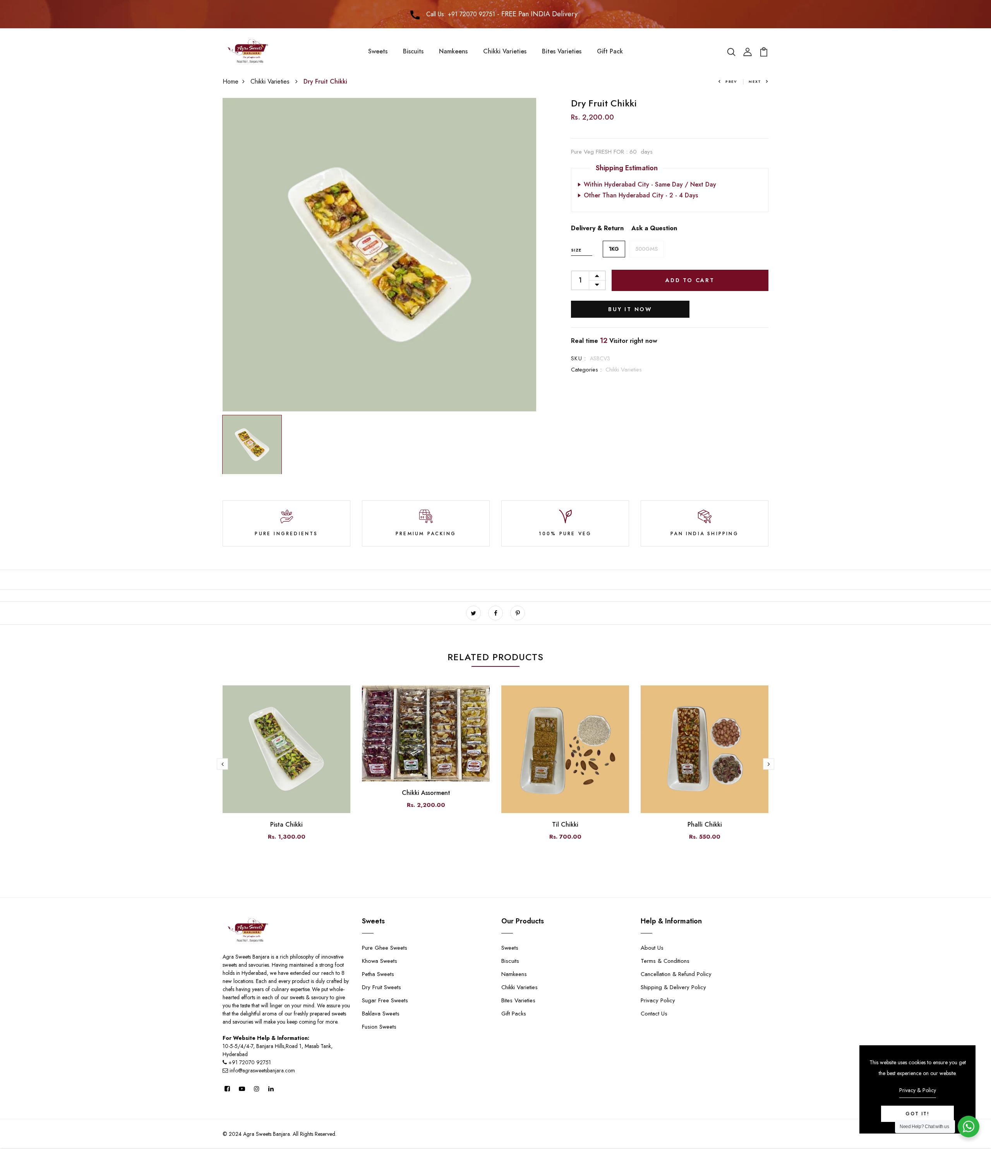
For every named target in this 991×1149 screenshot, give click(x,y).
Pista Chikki (286, 824)
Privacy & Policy (917, 1090)
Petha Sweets (378, 974)
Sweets (377, 51)
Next (755, 81)
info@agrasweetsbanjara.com (261, 1070)
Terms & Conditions (665, 961)
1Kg (614, 249)
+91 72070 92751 (249, 1062)
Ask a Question (654, 228)
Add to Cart (690, 280)
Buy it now (630, 309)
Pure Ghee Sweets (384, 948)
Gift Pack (610, 51)
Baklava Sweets (380, 1013)
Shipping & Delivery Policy (673, 987)
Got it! (917, 1113)
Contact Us (654, 1013)
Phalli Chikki (705, 824)
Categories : (586, 369)
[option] (379, 254)
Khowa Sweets (379, 961)
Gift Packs (513, 1013)
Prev (731, 81)
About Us (652, 948)
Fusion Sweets (379, 1026)
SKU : (578, 358)
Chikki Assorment (426, 792)
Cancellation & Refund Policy (676, 974)
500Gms (646, 249)
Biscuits (413, 51)
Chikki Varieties (504, 51)
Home (230, 81)
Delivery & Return (597, 228)
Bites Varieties (561, 51)
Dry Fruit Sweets (381, 987)
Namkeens (453, 51)
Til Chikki (565, 824)
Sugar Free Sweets (385, 1000)
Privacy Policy (658, 1000)
